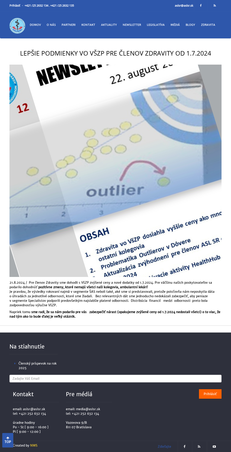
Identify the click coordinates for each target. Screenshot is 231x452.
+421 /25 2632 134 (37, 5)
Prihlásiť (15, 5)
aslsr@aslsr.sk (184, 5)
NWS (33, 445)
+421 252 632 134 (32, 414)
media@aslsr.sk (88, 409)
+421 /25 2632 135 (62, 5)
